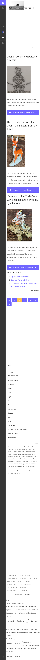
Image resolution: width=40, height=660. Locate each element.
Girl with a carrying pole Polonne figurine (25, 283)
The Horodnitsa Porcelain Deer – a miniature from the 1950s (22, 125)
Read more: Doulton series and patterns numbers (21, 113)
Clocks (10, 401)
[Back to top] (3, 657)
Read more (34, 621)
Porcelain (11, 372)
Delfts (10, 388)
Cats (9, 392)
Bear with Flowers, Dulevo (20, 280)
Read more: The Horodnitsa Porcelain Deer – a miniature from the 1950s (21, 191)
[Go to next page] (35, 300)
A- (38, 47)
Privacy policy (12, 437)
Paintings (11, 384)
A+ (33, 47)
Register (27, 8)
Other (10, 417)
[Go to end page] (9, 304)
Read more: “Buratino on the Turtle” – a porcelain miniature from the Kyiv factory (23, 268)
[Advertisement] (23, 28)
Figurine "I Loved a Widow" (20, 277)
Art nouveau (12, 409)
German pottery (13, 433)
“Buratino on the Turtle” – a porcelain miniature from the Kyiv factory (22, 200)
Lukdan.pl (27, 594)
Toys (9, 397)
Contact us (11, 425)
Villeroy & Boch (13, 376)
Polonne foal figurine (18, 286)
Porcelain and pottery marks (17, 429)
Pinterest (3, 43)
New (9, 421)
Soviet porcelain (13, 380)
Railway (10, 413)
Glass (10, 405)
